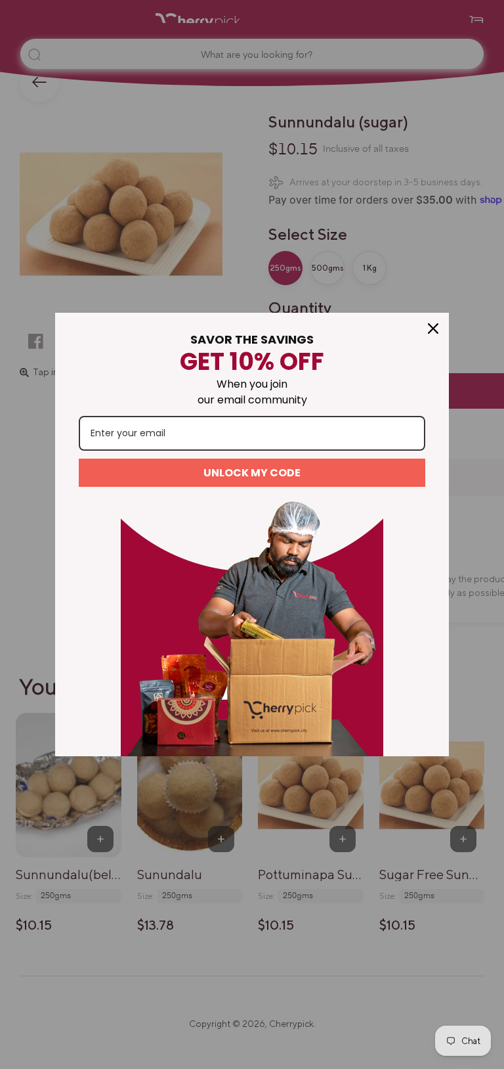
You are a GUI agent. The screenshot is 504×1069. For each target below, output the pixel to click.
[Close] (433, 328)
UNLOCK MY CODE (252, 472)
